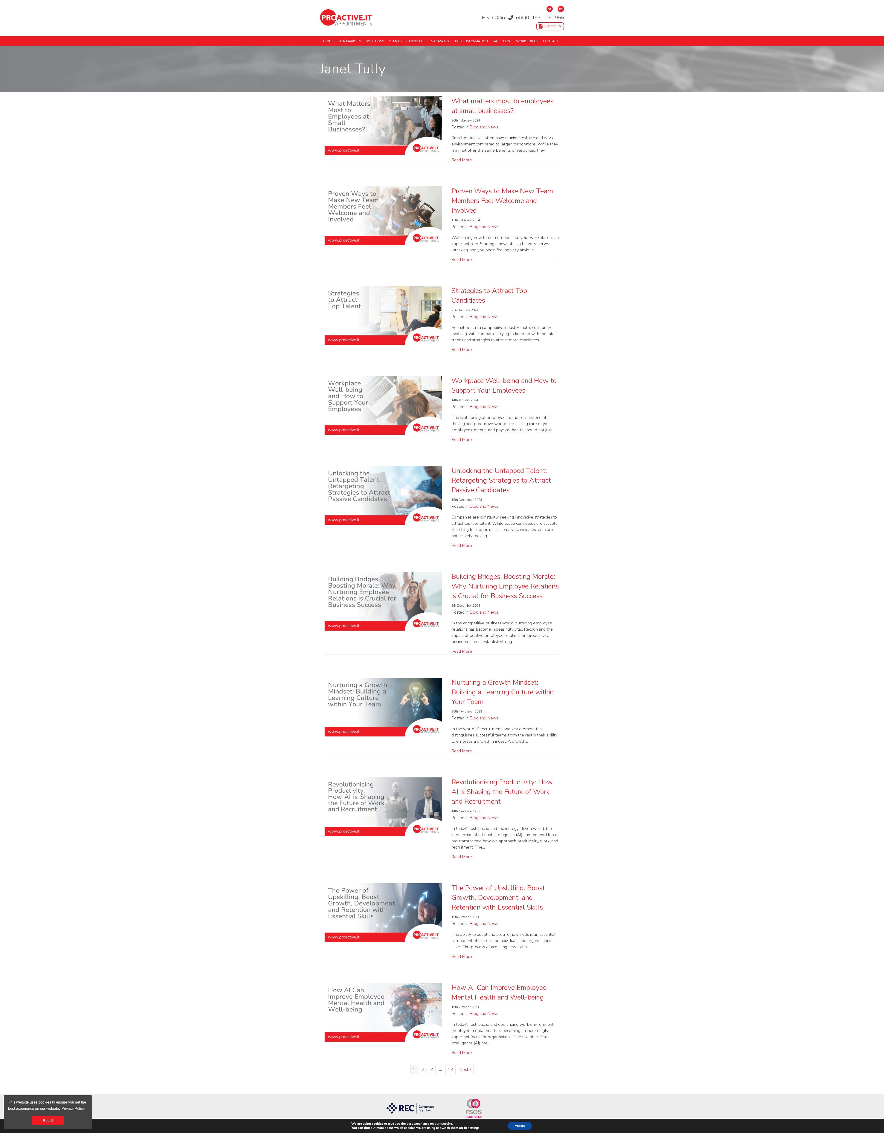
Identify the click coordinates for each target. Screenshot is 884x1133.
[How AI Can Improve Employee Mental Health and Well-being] (383, 1011)
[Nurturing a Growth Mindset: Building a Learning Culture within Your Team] (383, 706)
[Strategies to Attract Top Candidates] (383, 315)
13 (450, 1069)
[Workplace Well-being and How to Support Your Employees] (383, 405)
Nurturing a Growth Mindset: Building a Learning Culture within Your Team (502, 692)
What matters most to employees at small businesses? (502, 106)
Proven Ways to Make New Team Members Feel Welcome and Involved (502, 200)
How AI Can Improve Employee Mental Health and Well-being (498, 992)
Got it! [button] (48, 1120)
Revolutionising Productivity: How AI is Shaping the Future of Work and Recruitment (502, 791)
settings (474, 1128)
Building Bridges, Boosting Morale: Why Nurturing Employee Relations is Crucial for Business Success (505, 586)
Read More (461, 160)
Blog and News (484, 127)
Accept (520, 1126)
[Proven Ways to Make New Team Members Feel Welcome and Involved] (383, 215)
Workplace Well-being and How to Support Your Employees (504, 385)
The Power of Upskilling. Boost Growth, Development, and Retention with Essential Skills (498, 897)
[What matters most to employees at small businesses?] (383, 125)
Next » (465, 1069)
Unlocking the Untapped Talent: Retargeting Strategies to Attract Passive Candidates (501, 480)
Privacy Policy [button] (73, 1108)
